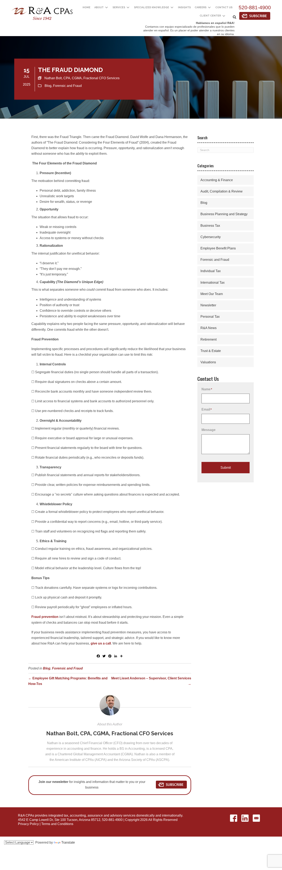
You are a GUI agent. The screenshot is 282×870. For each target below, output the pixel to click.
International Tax (212, 282)
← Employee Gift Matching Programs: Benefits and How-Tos (68, 681)
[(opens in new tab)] (254, 15)
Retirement (208, 339)
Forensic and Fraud (67, 85)
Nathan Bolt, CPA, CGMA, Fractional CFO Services (109, 733)
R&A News (208, 328)
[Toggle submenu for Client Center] (223, 15)
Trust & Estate (210, 351)
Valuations (208, 362)
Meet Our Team (211, 294)
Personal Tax (210, 316)
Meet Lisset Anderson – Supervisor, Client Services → (151, 681)
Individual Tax (210, 271)
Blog (48, 85)
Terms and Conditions (57, 824)
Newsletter (208, 305)
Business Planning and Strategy (224, 214)
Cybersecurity (210, 237)
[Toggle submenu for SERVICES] (128, 7)
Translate (68, 842)
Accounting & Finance (216, 180)
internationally (172, 815)
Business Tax (210, 225)
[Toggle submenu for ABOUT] (106, 7)
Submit (225, 467)
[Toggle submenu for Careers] (209, 7)
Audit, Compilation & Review (221, 191)
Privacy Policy (28, 824)
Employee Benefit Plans (218, 248)
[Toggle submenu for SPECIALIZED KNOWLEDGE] (171, 7)
